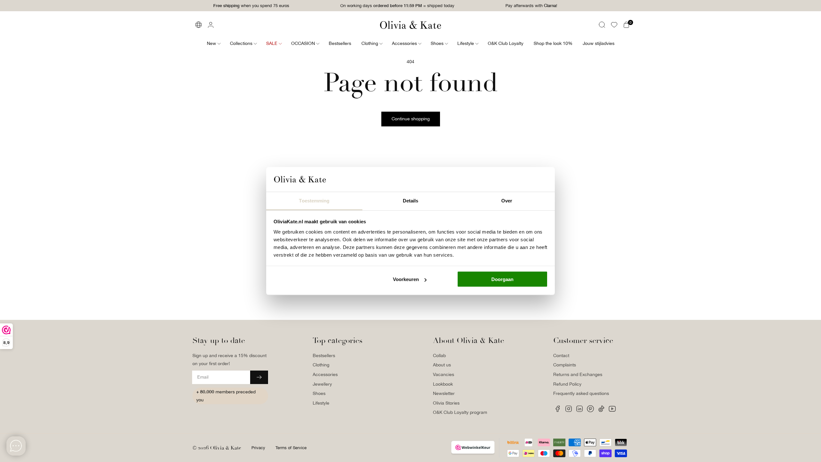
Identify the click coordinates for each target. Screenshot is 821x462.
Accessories (325, 374)
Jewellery (322, 384)
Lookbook (443, 384)
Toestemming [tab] (314, 200)
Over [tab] (506, 200)
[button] (602, 25)
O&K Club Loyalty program (460, 412)
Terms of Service (291, 447)
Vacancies (443, 374)
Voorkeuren (406, 279)
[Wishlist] (614, 25)
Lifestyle (321, 403)
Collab (439, 355)
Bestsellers (324, 355)
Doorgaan (502, 279)
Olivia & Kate (225, 448)
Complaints (564, 364)
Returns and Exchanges (577, 374)
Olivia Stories (446, 403)
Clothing (321, 364)
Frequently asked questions (581, 393)
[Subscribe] (259, 377)
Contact (561, 355)
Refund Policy (567, 384)
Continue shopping (411, 118)
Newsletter (444, 393)
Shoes (319, 393)
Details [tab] (411, 200)
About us (442, 364)
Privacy (258, 447)
